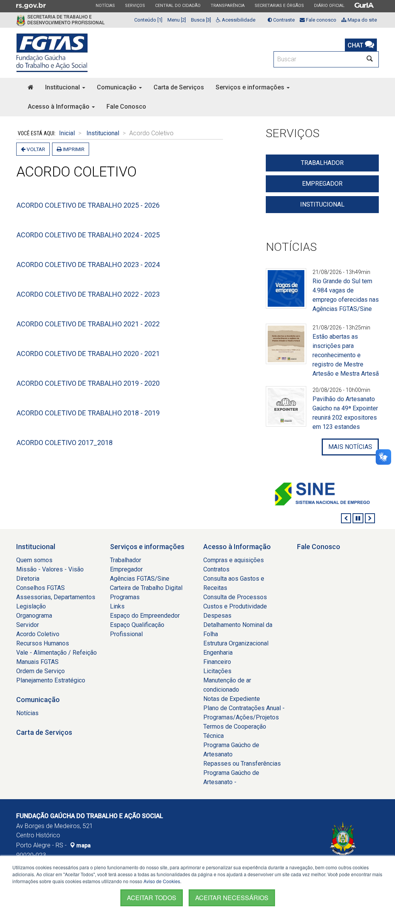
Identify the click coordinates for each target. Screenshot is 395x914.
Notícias (105, 5)
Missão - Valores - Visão (50, 569)
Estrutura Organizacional (235, 643)
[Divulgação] (286, 293)
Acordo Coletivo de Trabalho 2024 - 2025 (88, 235)
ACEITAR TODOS (151, 897)
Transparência (227, 5)
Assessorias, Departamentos (55, 597)
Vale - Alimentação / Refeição (56, 652)
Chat (356, 45)
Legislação (31, 606)
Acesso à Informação (59, 106)
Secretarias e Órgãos (279, 5)
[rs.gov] (31, 5)
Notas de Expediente (231, 698)
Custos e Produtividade (235, 606)
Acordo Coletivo (37, 634)
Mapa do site (361, 20)
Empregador (322, 183)
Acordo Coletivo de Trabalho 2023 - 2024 (88, 264)
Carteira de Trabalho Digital (146, 587)
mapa (83, 845)
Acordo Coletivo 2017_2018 (65, 443)
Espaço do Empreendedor (145, 615)
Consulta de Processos (235, 597)
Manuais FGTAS (37, 661)
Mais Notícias (350, 446)
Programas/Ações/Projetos (241, 717)
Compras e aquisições (233, 560)
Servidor (27, 624)
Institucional (63, 87)
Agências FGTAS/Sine (139, 578)
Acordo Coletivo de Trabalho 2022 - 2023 (88, 294)
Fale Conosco (126, 106)
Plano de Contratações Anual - (244, 708)
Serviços (135, 5)
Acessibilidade (238, 20)
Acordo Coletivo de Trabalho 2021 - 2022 (88, 324)
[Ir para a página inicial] (52, 53)
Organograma (34, 615)
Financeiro (217, 661)
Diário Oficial (329, 5)
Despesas (217, 615)
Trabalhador (322, 162)
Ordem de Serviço (40, 671)
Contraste (283, 20)
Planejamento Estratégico (50, 680)
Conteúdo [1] (148, 20)
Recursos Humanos (42, 643)
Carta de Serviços (179, 87)
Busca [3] (201, 20)
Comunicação (117, 87)
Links (117, 606)
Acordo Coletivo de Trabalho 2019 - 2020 (88, 383)
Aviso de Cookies (161, 881)
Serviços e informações (251, 87)
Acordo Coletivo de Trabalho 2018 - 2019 (88, 413)
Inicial (67, 133)
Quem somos (34, 560)
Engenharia (218, 652)
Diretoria (27, 578)
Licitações (217, 671)
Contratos (216, 569)
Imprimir (73, 149)
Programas (125, 597)
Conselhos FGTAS (40, 587)
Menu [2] (176, 20)
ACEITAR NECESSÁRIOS (231, 897)
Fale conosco (320, 20)
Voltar (35, 149)
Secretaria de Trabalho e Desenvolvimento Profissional (66, 19)
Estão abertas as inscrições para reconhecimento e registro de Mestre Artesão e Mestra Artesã (345, 355)
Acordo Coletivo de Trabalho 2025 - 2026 (88, 205)
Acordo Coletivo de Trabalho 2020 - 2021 (88, 353)
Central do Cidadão (178, 5)
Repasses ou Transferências (242, 763)
